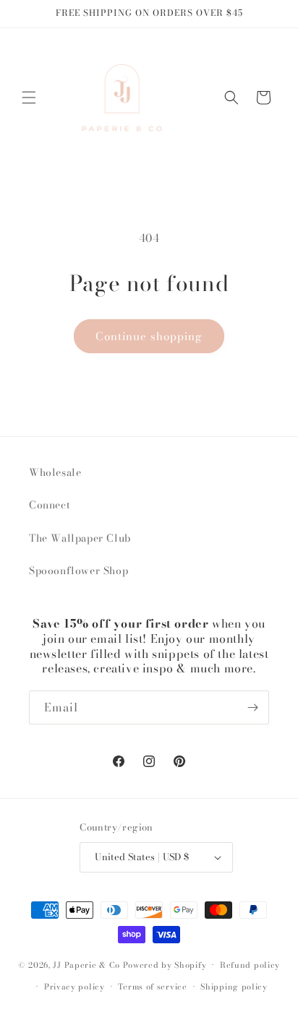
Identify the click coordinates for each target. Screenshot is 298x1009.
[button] (29, 97)
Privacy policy (74, 986)
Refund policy (250, 965)
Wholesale (55, 472)
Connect (49, 505)
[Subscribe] (252, 707)
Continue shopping (149, 336)
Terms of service (152, 986)
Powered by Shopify (165, 965)
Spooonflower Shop (78, 571)
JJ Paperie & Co (86, 965)
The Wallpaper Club (80, 538)
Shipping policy (234, 986)
